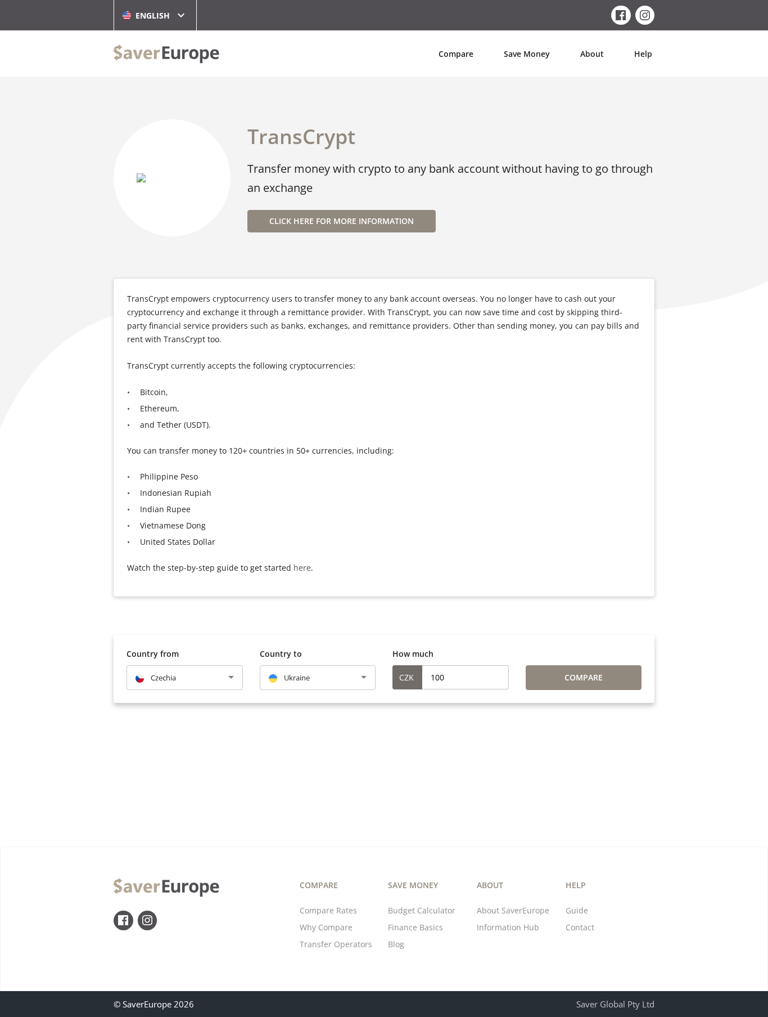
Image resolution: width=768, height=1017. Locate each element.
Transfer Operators (336, 944)
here (302, 567)
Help (643, 53)
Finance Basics (415, 927)
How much (412, 653)
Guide (577, 910)
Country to (281, 653)
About (592, 53)
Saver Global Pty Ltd (615, 1004)
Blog (396, 944)
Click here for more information (341, 221)
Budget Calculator (421, 910)
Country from (153, 653)
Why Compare (326, 927)
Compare (456, 53)
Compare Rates (328, 910)
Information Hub (508, 927)
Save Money (527, 53)
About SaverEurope (513, 910)
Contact (580, 927)
